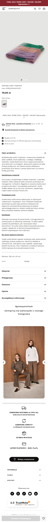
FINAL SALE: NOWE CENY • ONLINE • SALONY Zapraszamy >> (24, 116)
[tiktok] (24, 493)
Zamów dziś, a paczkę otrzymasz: (24, 125)
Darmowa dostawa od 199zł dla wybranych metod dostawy (22, 141)
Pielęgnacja (7, 278)
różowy (26, 261)
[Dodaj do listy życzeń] (43, 518)
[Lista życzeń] (39, 9)
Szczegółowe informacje (13, 298)
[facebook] (12, 493)
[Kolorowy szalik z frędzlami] (24, 47)
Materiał (5, 271)
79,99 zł (6, 92)
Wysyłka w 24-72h (10, 138)
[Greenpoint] (14, 9)
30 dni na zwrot (9, 144)
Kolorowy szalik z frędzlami (12, 86)
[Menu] (4, 9)
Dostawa (6, 285)
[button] (24, 469)
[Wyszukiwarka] (35, 9)
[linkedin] (36, 493)
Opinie (5, 291)
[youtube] (30, 493)
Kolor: (6, 98)
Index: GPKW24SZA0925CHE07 (11, 88)
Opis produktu (9, 153)
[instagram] (18, 493)
